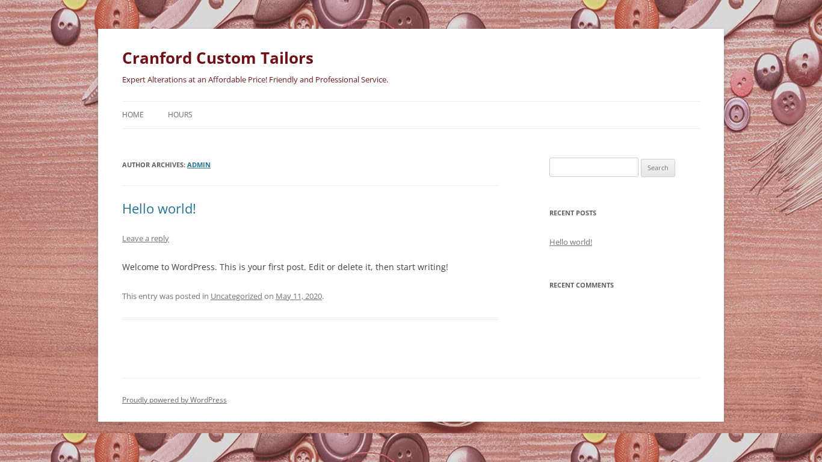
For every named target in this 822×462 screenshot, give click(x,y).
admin (199, 164)
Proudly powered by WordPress (174, 400)
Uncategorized (236, 296)
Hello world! (159, 208)
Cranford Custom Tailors (218, 58)
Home (133, 114)
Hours (180, 114)
